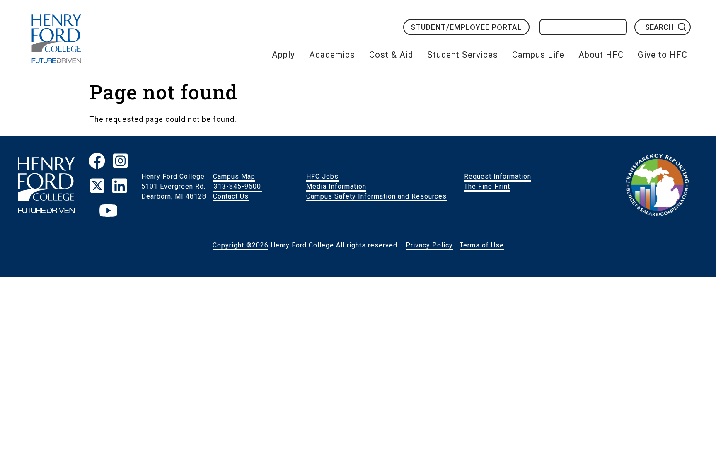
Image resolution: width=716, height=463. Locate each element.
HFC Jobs (322, 176)
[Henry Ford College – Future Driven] (46, 186)
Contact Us (231, 196)
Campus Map (234, 176)
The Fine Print (487, 186)
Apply (283, 55)
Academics (332, 55)
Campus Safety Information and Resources (376, 196)
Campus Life (538, 55)
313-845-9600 (237, 186)
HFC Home (56, 38)
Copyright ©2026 (240, 245)
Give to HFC (662, 55)
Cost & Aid (391, 55)
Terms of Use (482, 245)
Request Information (497, 176)
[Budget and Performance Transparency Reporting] (657, 186)
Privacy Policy (429, 245)
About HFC (601, 55)
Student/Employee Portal (466, 27)
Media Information (336, 186)
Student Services (462, 55)
